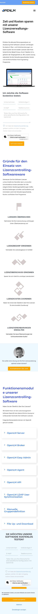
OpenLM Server (16, 433)
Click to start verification (17, 137)
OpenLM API (14, 482)
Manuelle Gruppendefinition (14, 510)
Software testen (17, 143)
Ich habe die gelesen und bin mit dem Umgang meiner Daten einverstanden (15, 128)
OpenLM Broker (16, 445)
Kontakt (2, 2)
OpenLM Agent (15, 470)
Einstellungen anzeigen (19, 609)
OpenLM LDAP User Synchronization (16, 495)
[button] (34, 10)
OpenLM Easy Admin (19, 457)
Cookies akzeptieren (19, 599)
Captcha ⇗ (24, 139)
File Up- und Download (20, 523)
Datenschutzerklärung (21, 126)
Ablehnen (19, 604)
